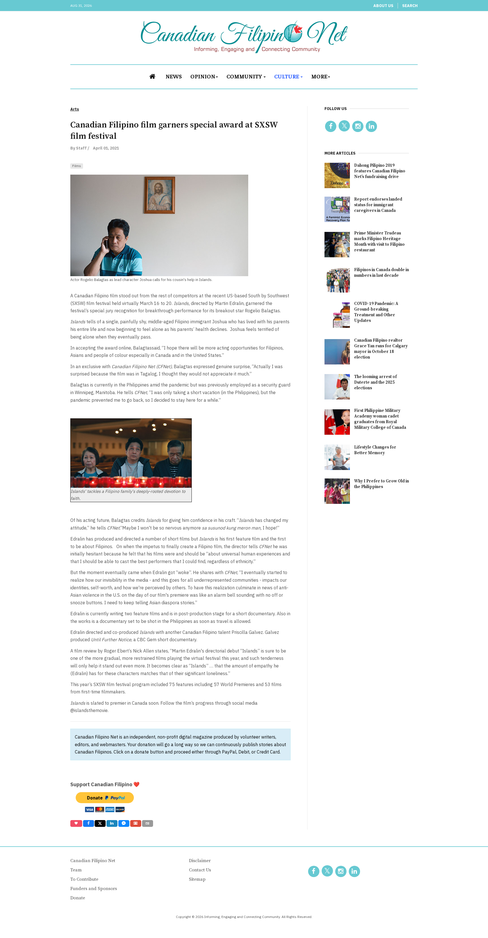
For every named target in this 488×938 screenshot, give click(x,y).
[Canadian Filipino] (244, 37)
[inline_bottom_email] (147, 823)
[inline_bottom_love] (76, 823)
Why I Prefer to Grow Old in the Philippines (381, 483)
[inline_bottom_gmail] (135, 823)
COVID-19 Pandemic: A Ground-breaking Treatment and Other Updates (376, 312)
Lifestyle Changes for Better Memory (375, 450)
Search (410, 5)
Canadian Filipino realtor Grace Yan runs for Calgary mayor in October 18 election (381, 349)
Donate (77, 898)
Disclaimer (200, 861)
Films (76, 166)
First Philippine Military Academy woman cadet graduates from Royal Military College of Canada (380, 419)
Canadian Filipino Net (92, 861)
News (173, 76)
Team (76, 870)
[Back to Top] (471, 921)
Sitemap (197, 879)
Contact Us (200, 870)
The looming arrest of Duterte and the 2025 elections (375, 382)
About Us (383, 5)
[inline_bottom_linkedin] (111, 823)
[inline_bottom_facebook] (88, 823)
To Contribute (84, 879)
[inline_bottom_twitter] (100, 823)
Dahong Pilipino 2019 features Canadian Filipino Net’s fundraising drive (379, 171)
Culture (287, 76)
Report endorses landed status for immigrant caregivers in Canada (378, 205)
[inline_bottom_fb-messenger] (123, 823)
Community (244, 76)
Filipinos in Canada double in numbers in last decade (381, 272)
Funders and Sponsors (93, 888)
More (319, 76)
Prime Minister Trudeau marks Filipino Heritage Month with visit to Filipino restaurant (379, 241)
